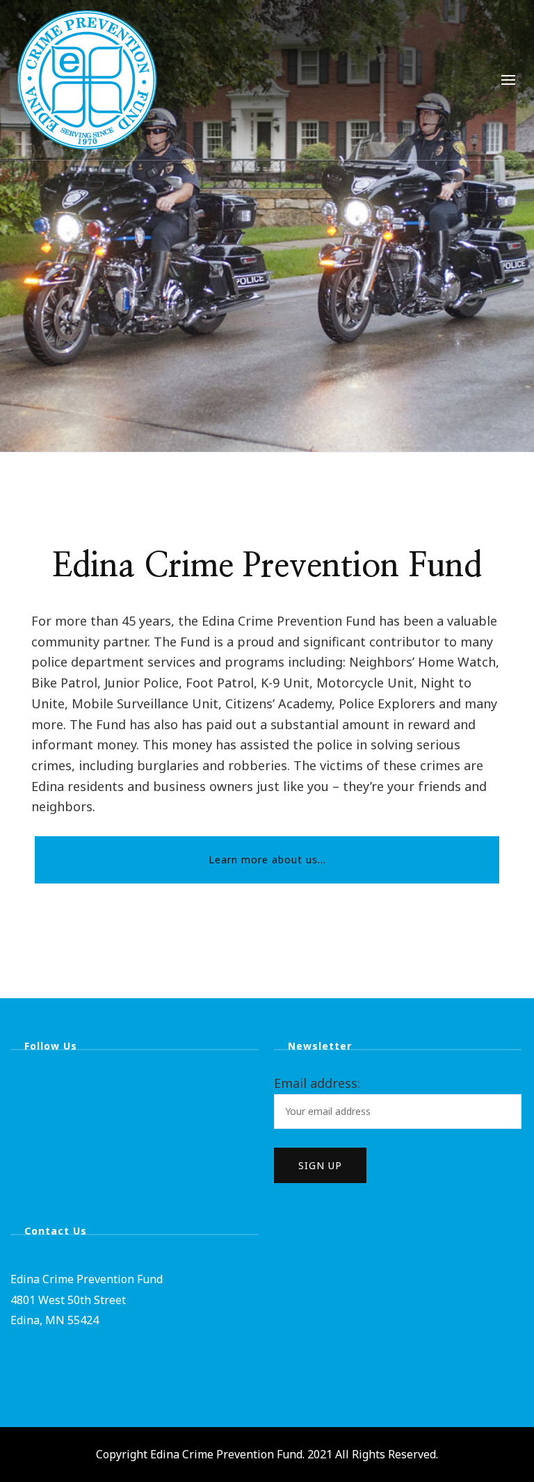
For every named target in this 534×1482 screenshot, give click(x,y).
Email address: (317, 1083)
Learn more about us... (267, 859)
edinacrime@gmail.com (70, 1357)
